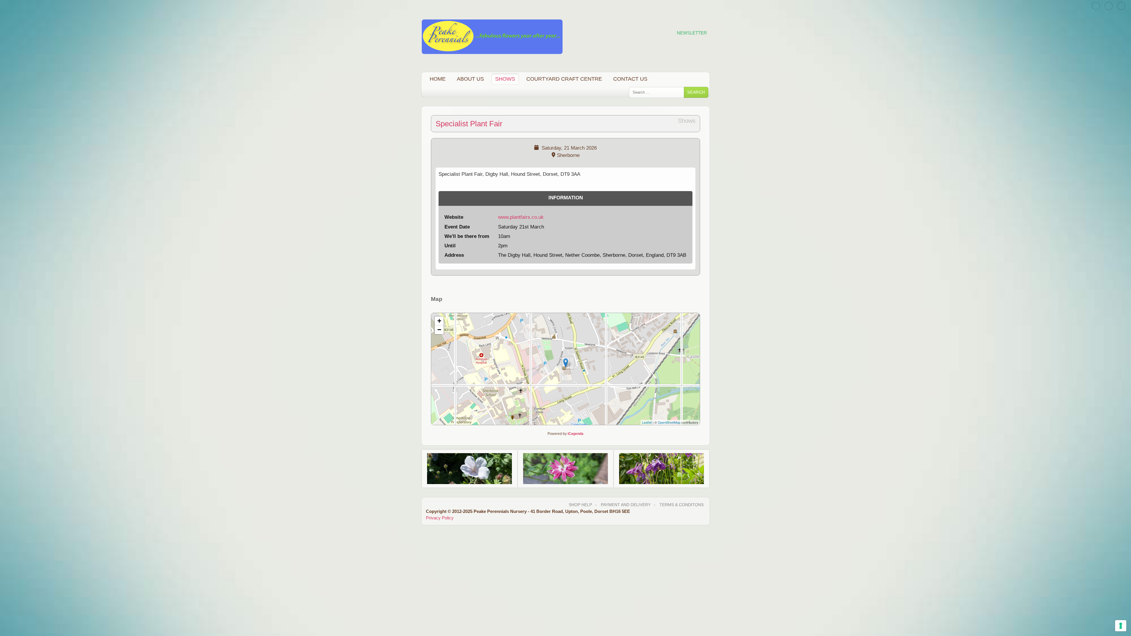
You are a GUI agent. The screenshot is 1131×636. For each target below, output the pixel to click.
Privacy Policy (440, 517)
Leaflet (647, 422)
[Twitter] (1096, 6)
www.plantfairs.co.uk (521, 217)
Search (696, 92)
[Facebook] (1108, 6)
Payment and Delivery (626, 505)
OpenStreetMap (669, 422)
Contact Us (630, 79)
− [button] (439, 329)
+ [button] (439, 320)
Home (438, 79)
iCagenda (575, 434)
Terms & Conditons (681, 505)
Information (565, 198)
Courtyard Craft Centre (564, 79)
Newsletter (692, 32)
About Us (470, 79)
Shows (505, 79)
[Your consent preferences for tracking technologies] (1120, 625)
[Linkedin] (1121, 6)
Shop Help (580, 505)
